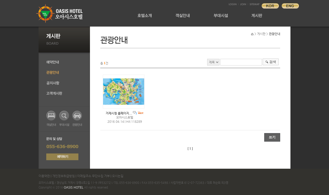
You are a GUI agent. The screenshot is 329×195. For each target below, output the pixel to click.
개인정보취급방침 (63, 176)
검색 (272, 62)
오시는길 (117, 176)
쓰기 (272, 137)
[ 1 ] (190, 148)
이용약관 (45, 176)
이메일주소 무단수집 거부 (93, 176)
